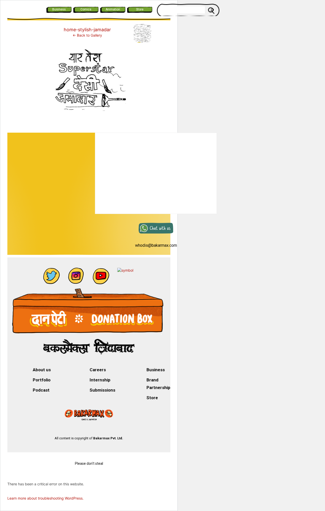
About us (42, 369)
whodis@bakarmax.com (156, 245)
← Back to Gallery (87, 35)
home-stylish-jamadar (87, 29)
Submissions (102, 390)
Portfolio (42, 379)
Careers (98, 369)
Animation (113, 9)
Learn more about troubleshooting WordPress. (45, 498)
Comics (85, 9)
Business (59, 9)
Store (139, 9)
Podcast (41, 390)
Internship (100, 379)
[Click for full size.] (89, 81)
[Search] (212, 9)
